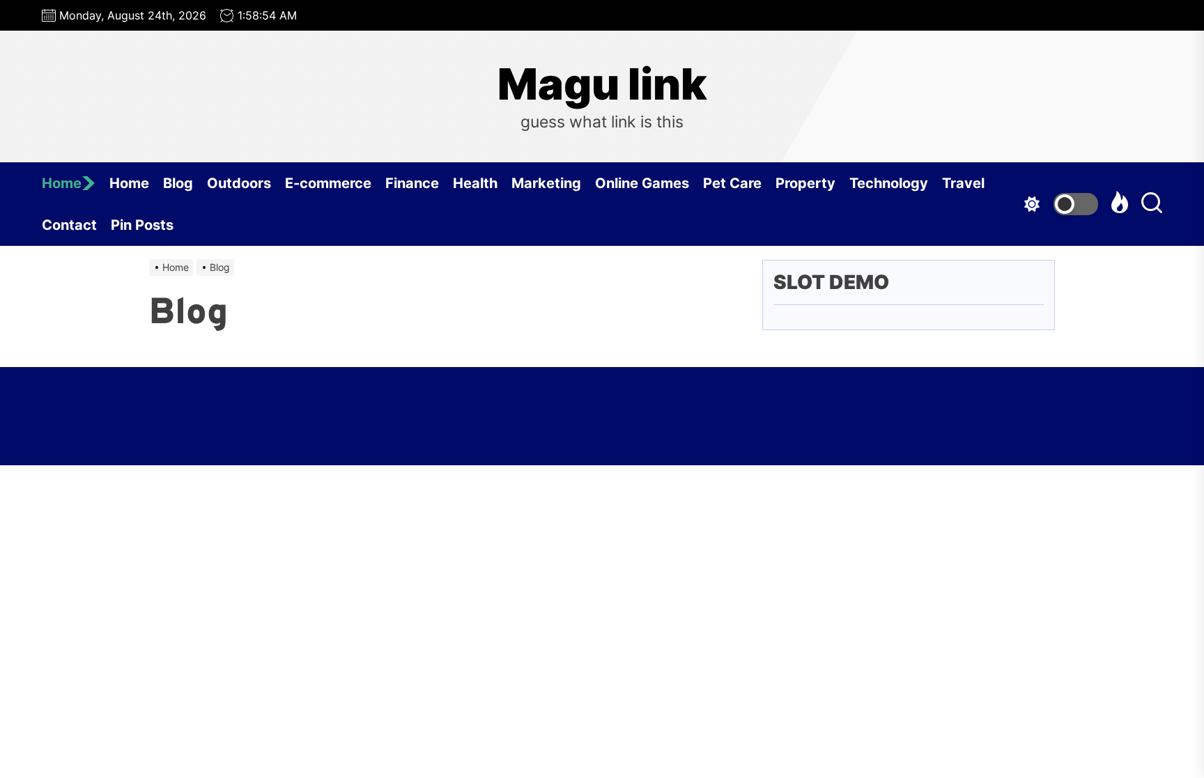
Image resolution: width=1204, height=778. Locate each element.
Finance (412, 183)
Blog (178, 183)
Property (805, 183)
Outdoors (239, 183)
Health (475, 183)
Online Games (642, 183)
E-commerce (328, 183)
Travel (963, 183)
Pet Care (732, 183)
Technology (888, 183)
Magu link (602, 84)
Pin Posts (142, 225)
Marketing (546, 183)
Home (62, 183)
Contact (69, 225)
